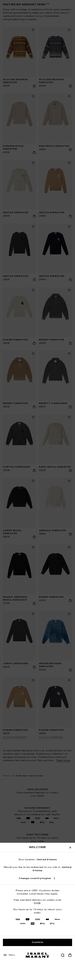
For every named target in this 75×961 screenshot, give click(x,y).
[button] (62, 955)
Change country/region (35, 878)
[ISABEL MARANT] (37, 955)
